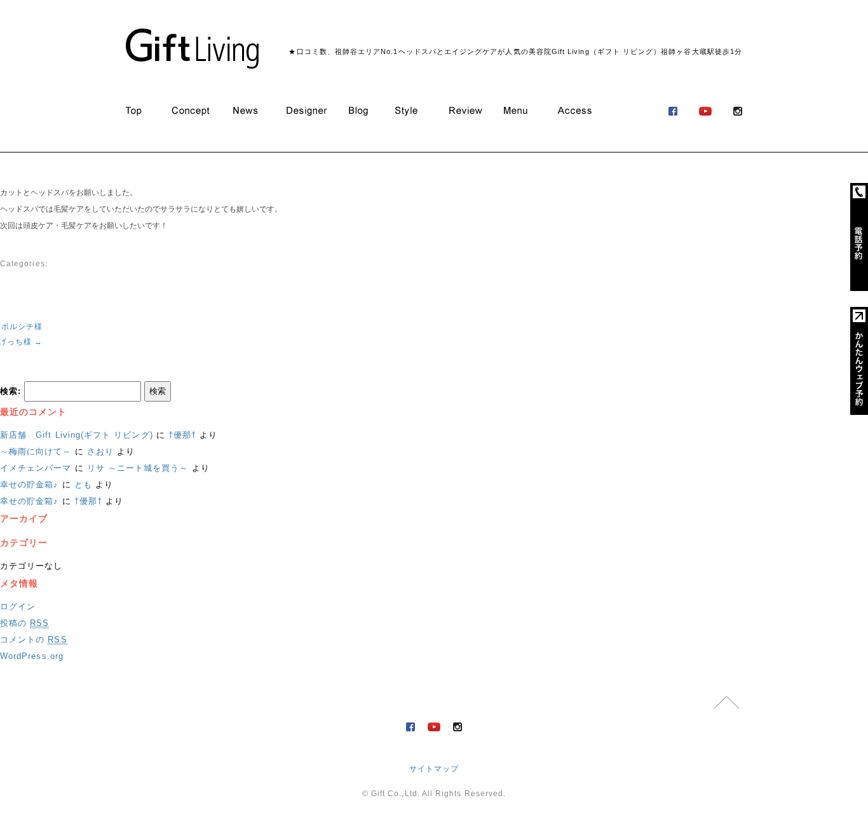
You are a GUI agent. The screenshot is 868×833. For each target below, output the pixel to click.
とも (83, 484)
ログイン (18, 606)
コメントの (33, 639)
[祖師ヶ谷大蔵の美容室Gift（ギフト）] (192, 49)
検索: (10, 391)
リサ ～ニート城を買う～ (138, 468)
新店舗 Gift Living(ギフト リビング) (76, 435)
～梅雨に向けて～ (36, 451)
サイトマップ (434, 768)
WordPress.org (32, 656)
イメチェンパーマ (36, 468)
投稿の (24, 623)
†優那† (182, 435)
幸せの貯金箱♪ (29, 484)
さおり (100, 451)
